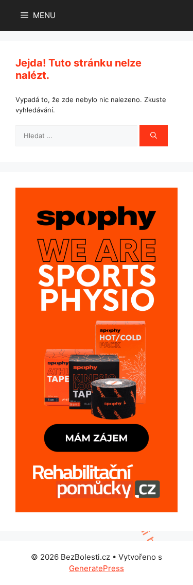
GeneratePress (96, 568)
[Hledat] (153, 136)
